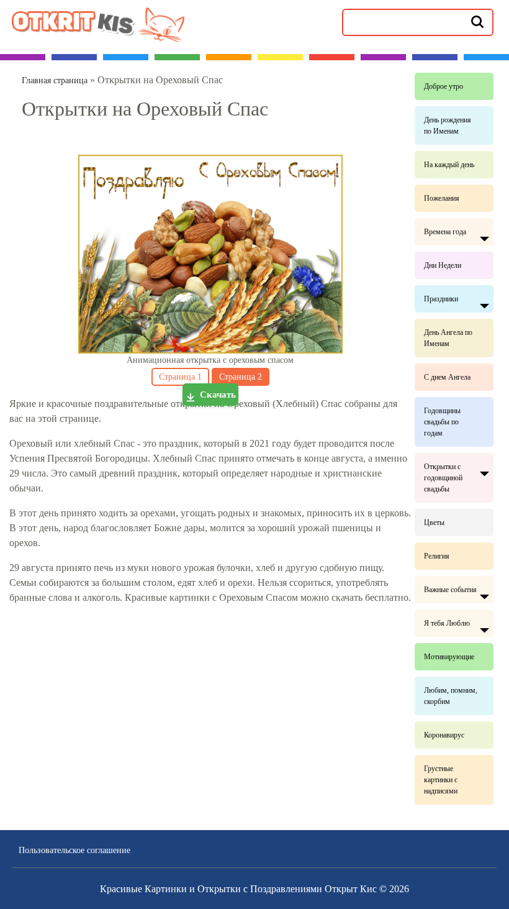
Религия (436, 556)
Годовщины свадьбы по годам (442, 421)
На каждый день (449, 164)
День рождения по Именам (447, 125)
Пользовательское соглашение (74, 850)
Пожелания (441, 198)
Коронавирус (444, 735)
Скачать (218, 395)
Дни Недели (442, 265)
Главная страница (55, 80)
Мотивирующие (449, 656)
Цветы (434, 522)
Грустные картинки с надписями (440, 779)
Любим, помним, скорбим (450, 696)
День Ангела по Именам (448, 338)
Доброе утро (443, 86)
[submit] (477, 21)
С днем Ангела (447, 377)
